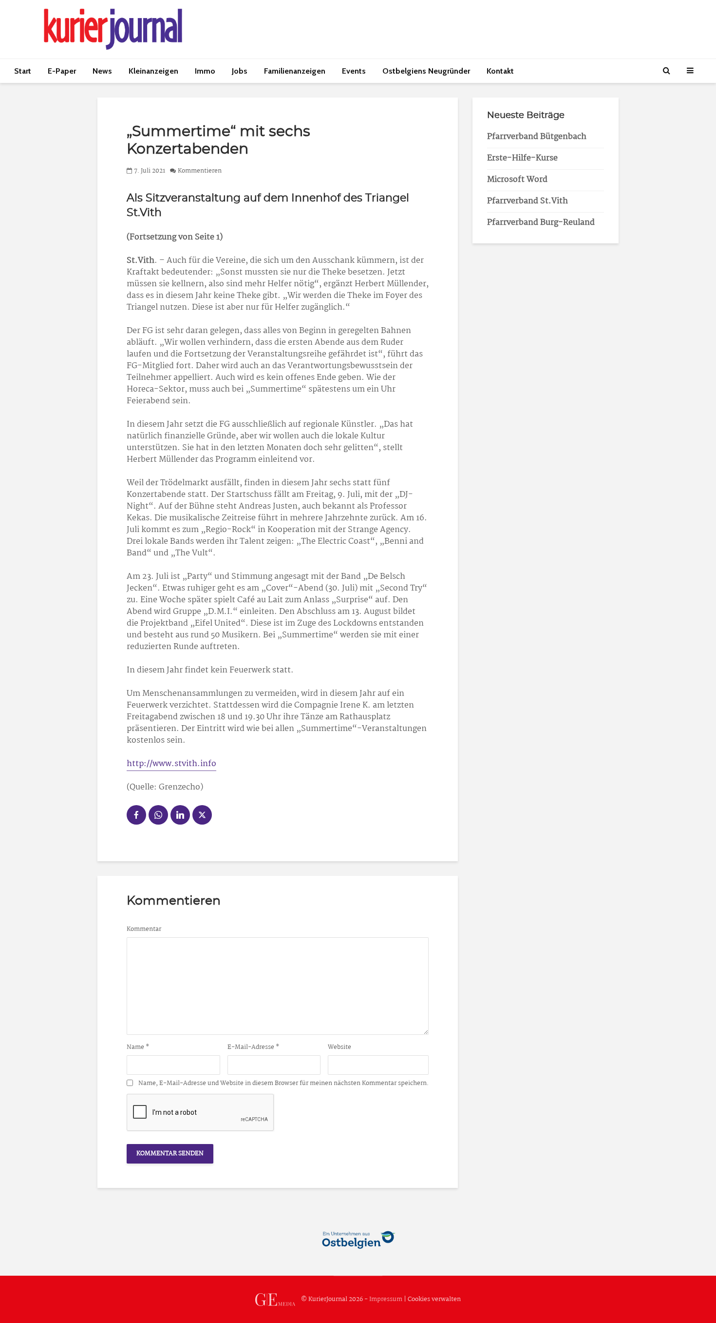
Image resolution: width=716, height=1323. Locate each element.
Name (138, 1047)
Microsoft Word (517, 179)
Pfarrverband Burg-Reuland (541, 222)
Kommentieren (200, 171)
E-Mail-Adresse (253, 1047)
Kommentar (144, 929)
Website (339, 1047)
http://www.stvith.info (171, 763)
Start (22, 71)
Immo (205, 71)
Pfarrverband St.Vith (527, 201)
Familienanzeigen (294, 71)
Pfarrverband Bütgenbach (536, 136)
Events (354, 71)
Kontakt (500, 71)
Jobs (239, 71)
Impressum (385, 1299)
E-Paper (62, 71)
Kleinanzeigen (153, 71)
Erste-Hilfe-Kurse (522, 158)
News (102, 71)
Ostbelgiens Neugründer (426, 71)
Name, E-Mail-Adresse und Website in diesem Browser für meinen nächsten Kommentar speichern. (283, 1083)
